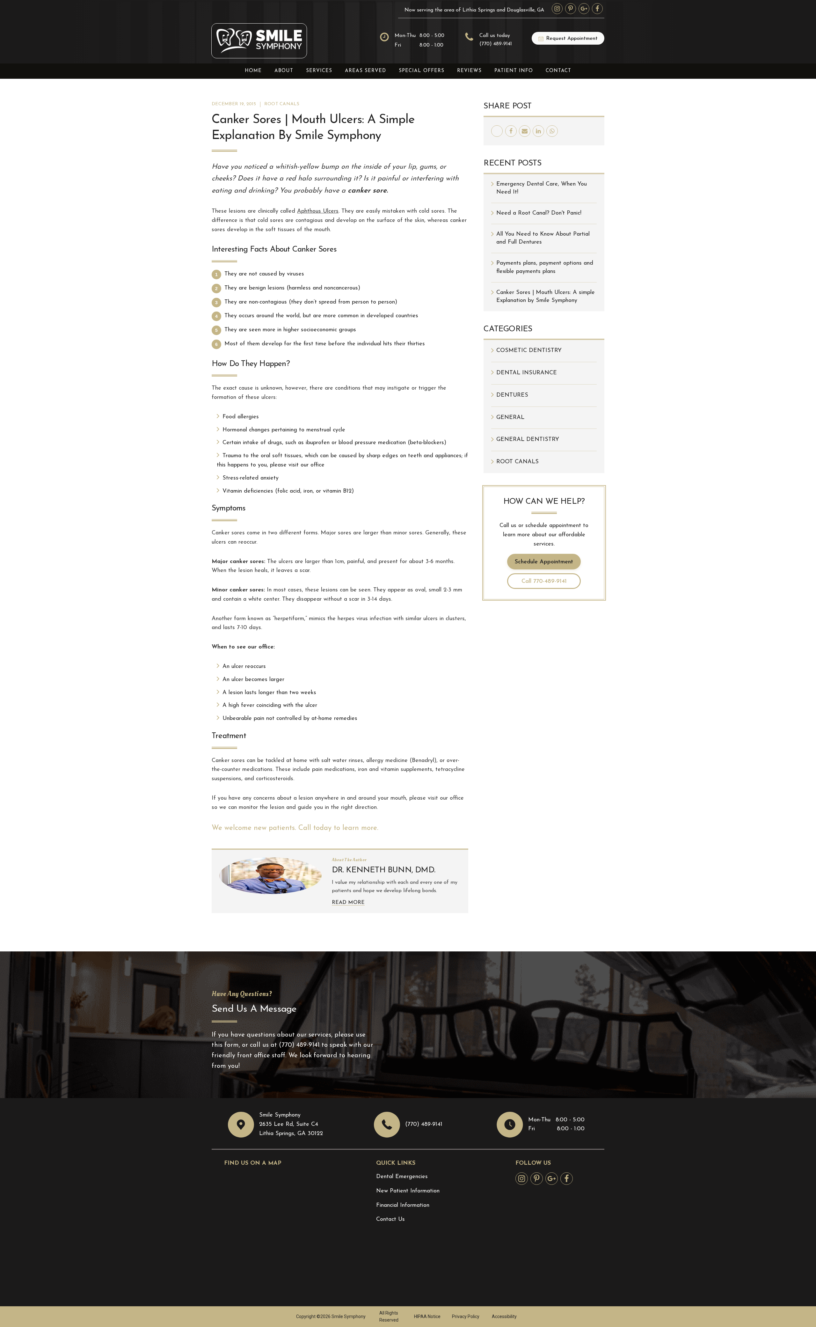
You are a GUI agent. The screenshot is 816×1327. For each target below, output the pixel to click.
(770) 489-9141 (423, 1124)
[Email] (524, 131)
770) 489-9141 (300, 1045)
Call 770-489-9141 (544, 581)
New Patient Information (408, 1191)
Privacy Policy (465, 1316)
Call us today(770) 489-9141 (495, 40)
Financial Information (402, 1205)
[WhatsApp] (552, 131)
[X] (497, 131)
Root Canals (281, 104)
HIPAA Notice (427, 1316)
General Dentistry (527, 440)
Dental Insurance (526, 373)
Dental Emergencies (402, 1177)
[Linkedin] (538, 131)
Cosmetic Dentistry (529, 351)
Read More (348, 902)
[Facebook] (511, 131)
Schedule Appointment (544, 562)
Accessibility (504, 1316)
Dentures (512, 395)
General (510, 418)
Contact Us (390, 1219)
